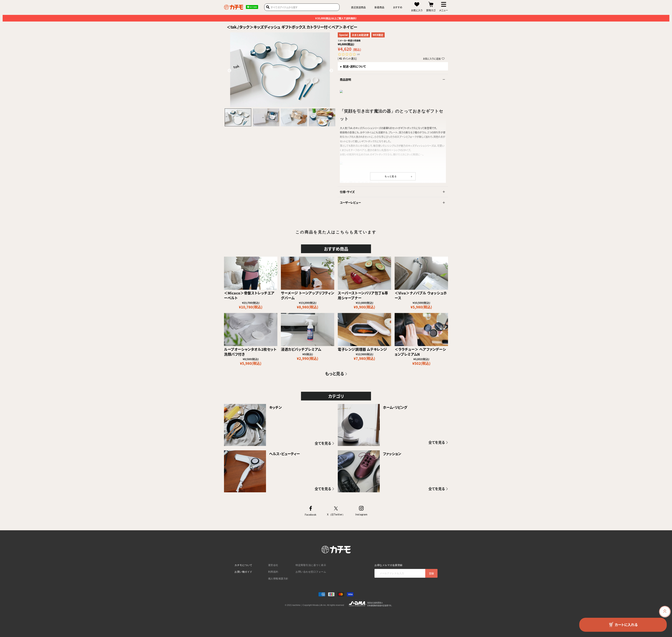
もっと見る (391, 176)
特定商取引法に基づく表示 (311, 565)
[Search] (268, 7)
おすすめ (397, 7)
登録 (431, 573)
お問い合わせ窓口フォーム (311, 571)
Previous (229, 70)
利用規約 (273, 571)
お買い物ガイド (243, 571)
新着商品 (379, 7)
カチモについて (243, 565)
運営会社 (273, 565)
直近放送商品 (358, 7)
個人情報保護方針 (278, 578)
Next (331, 70)
